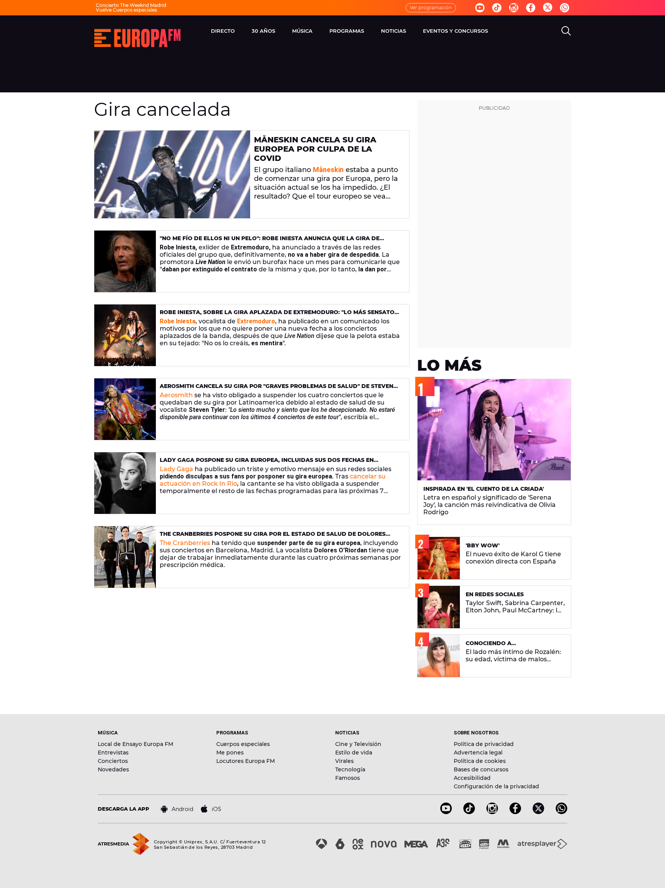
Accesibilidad (472, 777)
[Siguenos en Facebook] (530, 7)
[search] (566, 30)
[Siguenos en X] (538, 812)
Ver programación (431, 7)
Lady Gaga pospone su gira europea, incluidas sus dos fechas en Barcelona (267, 463)
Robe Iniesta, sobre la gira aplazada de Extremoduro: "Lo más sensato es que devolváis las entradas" (277, 315)
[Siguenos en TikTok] (469, 812)
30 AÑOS (263, 31)
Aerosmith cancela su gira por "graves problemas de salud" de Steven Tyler (276, 389)
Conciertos (113, 761)
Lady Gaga (176, 469)
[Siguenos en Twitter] (547, 8)
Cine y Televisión (358, 744)
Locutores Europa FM (245, 761)
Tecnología (350, 769)
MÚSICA (302, 31)
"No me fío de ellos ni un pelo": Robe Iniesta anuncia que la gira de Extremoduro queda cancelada (269, 241)
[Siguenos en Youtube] (480, 7)
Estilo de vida (353, 752)
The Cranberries (185, 543)
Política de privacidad (484, 744)
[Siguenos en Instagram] (513, 7)
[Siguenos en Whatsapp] (564, 7)
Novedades (113, 769)
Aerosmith (176, 395)
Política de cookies (480, 761)
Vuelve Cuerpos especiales (126, 10)
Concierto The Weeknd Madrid (131, 5)
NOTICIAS (393, 31)
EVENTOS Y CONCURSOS (455, 31)
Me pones (230, 752)
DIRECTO (223, 31)
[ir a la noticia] (172, 174)
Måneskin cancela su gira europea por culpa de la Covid (315, 149)
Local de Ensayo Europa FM (135, 744)
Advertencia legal (478, 752)
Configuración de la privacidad (496, 786)
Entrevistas (113, 752)
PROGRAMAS (346, 31)
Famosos (347, 777)
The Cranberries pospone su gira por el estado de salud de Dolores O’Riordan (273, 537)
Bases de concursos (481, 769)
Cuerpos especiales (243, 744)
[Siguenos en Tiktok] (496, 7)
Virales (344, 761)
